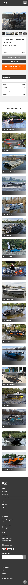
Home (3, 488)
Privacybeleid (5, 567)
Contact (4, 507)
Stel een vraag (14, 61)
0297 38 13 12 (8, 526)
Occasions (5, 494)
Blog (3, 501)
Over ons (4, 504)
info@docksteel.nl (8, 528)
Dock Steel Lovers (7, 498)
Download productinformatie (14, 67)
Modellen (4, 491)
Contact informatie (14, 57)
